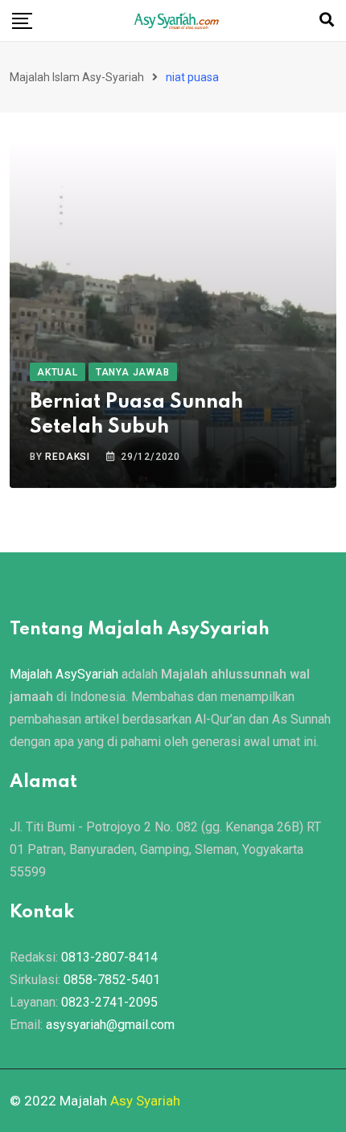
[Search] (326, 19)
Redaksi (67, 456)
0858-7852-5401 (112, 979)
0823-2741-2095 (109, 1002)
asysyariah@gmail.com (110, 1024)
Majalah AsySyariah (64, 674)
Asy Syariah (145, 1101)
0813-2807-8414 (109, 957)
